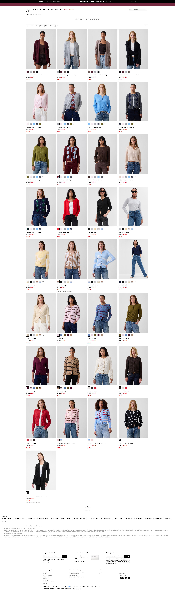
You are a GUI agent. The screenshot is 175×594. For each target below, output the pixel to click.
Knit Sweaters (139, 518)
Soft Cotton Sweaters (7, 518)
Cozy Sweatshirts (148, 518)
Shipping (45, 573)
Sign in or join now (103, 1)
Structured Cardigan (31, 518)
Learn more (83, 561)
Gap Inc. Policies (78, 588)
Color (41, 25)
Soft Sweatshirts (129, 518)
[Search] (146, 9)
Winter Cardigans (54, 518)
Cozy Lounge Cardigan (93, 518)
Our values (101, 573)
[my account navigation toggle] (132, 1)
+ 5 (43, 124)
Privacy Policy (55, 586)
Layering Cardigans (118, 518)
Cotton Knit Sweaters (66, 518)
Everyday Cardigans (43, 518)
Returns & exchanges (47, 575)
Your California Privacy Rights (77, 586)
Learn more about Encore (74, 573)
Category (52, 25)
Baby (61, 9)
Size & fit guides (46, 580)
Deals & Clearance (69, 9)
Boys (52, 9)
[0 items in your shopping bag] (135, 1)
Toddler (56, 9)
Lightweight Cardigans (19, 518)
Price (46, 25)
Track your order (46, 576)
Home (27, 14)
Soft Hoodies (167, 518)
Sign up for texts (122, 575)
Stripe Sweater (158, 518)
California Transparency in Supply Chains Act (65, 588)
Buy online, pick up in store (48, 581)
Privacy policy (46, 562)
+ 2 (104, 229)
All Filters (31, 25)
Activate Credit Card (73, 575)
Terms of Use (86, 586)
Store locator (121, 573)
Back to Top (87, 510)
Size (37, 25)
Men (44, 9)
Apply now (77, 561)
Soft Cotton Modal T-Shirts (79, 518)
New (34, 9)
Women (39, 9)
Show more (4, 521)
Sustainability (93, 586)
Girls (48, 9)
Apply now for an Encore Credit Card (76, 576)
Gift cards (45, 578)
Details (109, 1)
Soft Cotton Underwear (106, 518)
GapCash (45, 583)
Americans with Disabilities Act (49, 588)
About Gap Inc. (100, 586)
